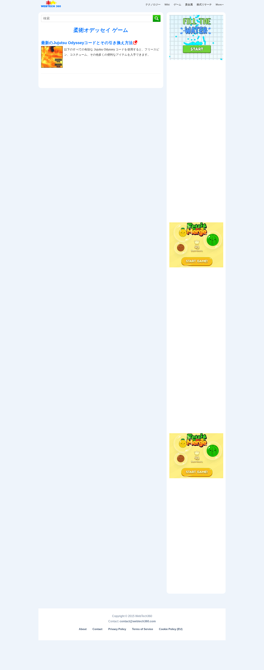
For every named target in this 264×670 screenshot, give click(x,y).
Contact (97, 629)
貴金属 (189, 4)
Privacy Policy (117, 629)
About (83, 629)
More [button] (219, 4)
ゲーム (177, 4)
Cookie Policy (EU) (170, 629)
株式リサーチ (204, 4)
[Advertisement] (196, 84)
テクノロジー (153, 4)
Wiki (167, 4)
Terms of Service (142, 629)
